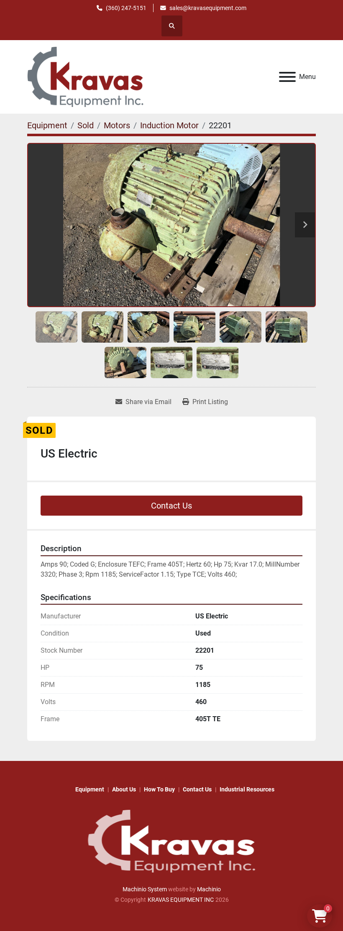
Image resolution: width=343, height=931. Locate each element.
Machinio (209, 889)
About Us (124, 789)
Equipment (89, 789)
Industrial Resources (247, 789)
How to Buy (159, 789)
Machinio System (145, 889)
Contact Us (171, 506)
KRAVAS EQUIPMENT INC (181, 899)
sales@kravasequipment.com (207, 8)
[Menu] (287, 77)
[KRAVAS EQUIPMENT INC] (171, 840)
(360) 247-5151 (126, 8)
